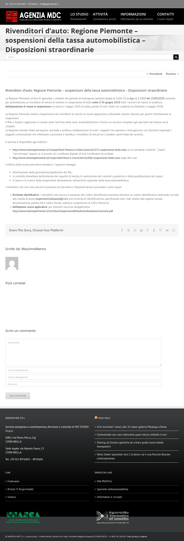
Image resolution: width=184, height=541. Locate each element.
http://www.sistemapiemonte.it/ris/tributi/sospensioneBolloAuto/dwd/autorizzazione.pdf (63, 211)
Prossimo (171, 74)
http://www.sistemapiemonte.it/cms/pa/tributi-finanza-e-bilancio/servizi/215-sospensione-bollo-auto (70, 149)
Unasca (12, 497)
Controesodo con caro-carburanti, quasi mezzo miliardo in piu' (132, 434)
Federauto (13, 481)
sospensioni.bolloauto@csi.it (51, 198)
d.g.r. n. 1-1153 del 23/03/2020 (147, 98)
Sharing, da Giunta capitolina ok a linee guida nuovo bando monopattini (130, 444)
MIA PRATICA (104, 481)
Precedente (156, 74)
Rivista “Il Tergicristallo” (21, 489)
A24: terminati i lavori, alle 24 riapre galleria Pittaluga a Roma (132, 427)
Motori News (104, 417)
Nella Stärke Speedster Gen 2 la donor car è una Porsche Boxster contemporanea (134, 456)
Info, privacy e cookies (137, 536)
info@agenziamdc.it (49, 4)
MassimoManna (34, 249)
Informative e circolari (109, 497)
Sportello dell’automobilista (112, 489)
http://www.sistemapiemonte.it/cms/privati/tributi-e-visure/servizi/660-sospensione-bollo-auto (66, 158)
